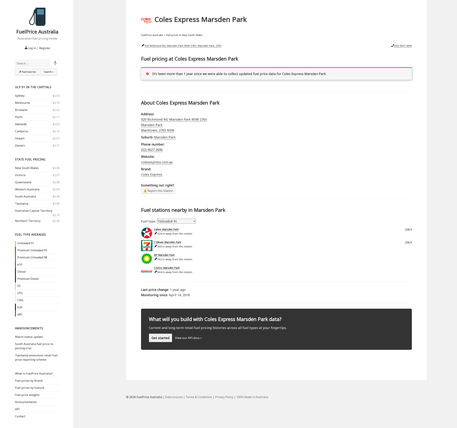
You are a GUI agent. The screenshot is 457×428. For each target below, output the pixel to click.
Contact (20, 416)
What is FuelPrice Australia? (34, 373)
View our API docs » (188, 338)
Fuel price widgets (27, 395)
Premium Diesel (28, 279)
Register (44, 48)
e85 (19, 314)
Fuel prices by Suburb (29, 388)
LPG (20, 293)
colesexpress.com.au (157, 162)
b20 (19, 307)
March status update (29, 337)
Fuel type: (149, 221)
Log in (32, 48)
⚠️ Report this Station (158, 191)
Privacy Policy (224, 397)
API (17, 409)
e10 (19, 264)
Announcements (29, 328)
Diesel (21, 272)
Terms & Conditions (199, 397)
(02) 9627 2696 (403, 45)
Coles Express (151, 174)
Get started (160, 338)
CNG (20, 300)
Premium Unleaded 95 (32, 250)
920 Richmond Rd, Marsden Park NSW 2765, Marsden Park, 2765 (183, 45)
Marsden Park (164, 137)
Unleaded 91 (25, 243)
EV (19, 286)
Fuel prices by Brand (28, 381)
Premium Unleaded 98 (32, 257)
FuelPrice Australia (37, 31)
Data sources (174, 397)
